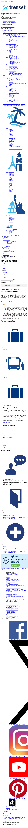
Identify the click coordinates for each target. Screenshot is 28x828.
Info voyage (6, 236)
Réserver (15, 33)
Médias (8, 577)
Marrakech (7, 285)
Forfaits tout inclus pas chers (13, 606)
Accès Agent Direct (10, 617)
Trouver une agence (8, 238)
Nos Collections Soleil (11, 594)
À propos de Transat (11, 573)
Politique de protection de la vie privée (15, 589)
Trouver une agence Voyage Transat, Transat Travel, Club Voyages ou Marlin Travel (14, 818)
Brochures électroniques (12, 610)
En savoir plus (6, 422)
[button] (4, 258)
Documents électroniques (12, 605)
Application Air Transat (11, 809)
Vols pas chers (9, 607)
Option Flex (9, 613)
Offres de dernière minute (12, 608)
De (14, 279)
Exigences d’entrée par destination (14, 596)
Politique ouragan (10, 611)
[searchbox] (9, 247)
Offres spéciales (15, 76)
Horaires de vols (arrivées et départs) (15, 599)
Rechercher (3, 282)
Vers (14, 281)
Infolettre (8, 808)
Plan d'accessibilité (10, 582)
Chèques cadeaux (10, 612)
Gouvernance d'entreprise (12, 574)
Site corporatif (6, 240)
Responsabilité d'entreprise (12, 579)
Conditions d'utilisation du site (13, 588)
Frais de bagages (10, 597)
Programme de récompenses (7, 27)
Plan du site (9, 614)
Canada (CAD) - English (9, 21)
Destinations (14, 104)
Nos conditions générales (12, 584)
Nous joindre (6, 237)
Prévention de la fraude (11, 601)
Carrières (8, 578)
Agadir (18, 285)
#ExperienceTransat (11, 806)
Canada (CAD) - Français (9, 22)
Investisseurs (9, 575)
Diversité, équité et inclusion (13, 580)
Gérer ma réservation (6, 25)
